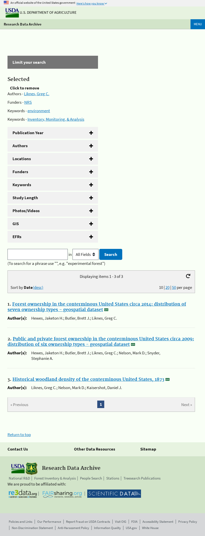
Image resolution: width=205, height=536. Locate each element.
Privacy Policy (187, 522)
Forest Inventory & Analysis (55, 478)
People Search (91, 478)
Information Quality (107, 528)
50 (174, 287)
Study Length (25, 197)
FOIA (134, 522)
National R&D (19, 478)
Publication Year (28, 132)
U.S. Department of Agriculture (47, 12)
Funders (20, 171)
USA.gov (131, 528)
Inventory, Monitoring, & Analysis (56, 119)
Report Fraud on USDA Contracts (88, 522)
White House (150, 528)
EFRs (17, 236)
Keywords (21, 184)
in (70, 254)
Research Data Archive (23, 24)
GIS (15, 223)
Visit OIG (120, 522)
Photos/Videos (26, 210)
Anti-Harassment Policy (73, 528)
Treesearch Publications (142, 478)
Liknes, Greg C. (36, 93)
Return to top (19, 434)
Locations (21, 158)
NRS (28, 102)
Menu (198, 24)
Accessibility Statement (157, 522)
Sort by (26, 287)
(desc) (38, 287)
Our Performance (49, 522)
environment (39, 110)
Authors (20, 145)
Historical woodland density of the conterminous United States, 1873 (88, 379)
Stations (112, 478)
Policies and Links (20, 522)
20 (168, 287)
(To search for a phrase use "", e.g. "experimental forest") (56, 263)
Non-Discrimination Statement (32, 528)
